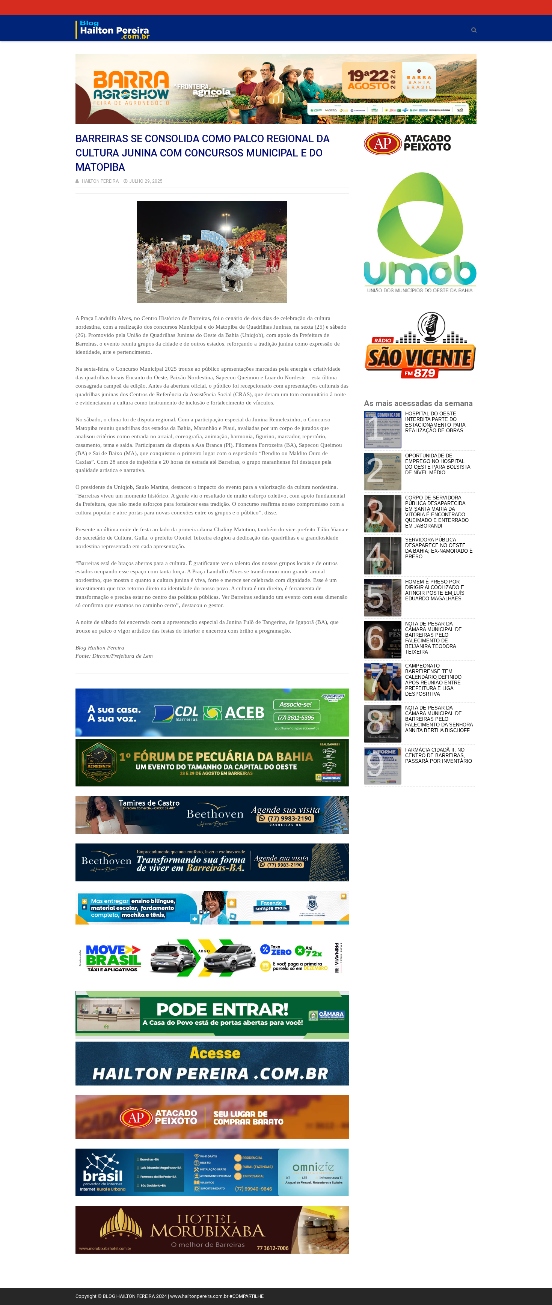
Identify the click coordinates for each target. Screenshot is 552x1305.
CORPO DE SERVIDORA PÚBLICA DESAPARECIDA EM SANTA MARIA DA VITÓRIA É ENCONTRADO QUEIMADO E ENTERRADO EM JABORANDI (437, 512)
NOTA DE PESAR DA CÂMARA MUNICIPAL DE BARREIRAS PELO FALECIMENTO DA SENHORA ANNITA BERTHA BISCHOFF (439, 719)
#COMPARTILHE (246, 1296)
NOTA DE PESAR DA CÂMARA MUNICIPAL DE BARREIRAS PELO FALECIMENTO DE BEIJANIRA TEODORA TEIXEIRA (433, 638)
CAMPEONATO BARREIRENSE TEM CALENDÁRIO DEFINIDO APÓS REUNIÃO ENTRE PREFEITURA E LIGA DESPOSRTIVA (433, 680)
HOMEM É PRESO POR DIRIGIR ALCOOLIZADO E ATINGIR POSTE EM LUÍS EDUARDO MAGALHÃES (435, 590)
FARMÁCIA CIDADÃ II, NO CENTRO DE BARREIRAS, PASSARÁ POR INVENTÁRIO (438, 755)
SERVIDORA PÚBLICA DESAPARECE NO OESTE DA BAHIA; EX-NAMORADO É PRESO (439, 548)
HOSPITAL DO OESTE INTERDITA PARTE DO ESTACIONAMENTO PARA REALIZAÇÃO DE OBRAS (435, 422)
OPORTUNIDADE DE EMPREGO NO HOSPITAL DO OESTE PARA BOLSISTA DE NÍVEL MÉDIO (437, 464)
